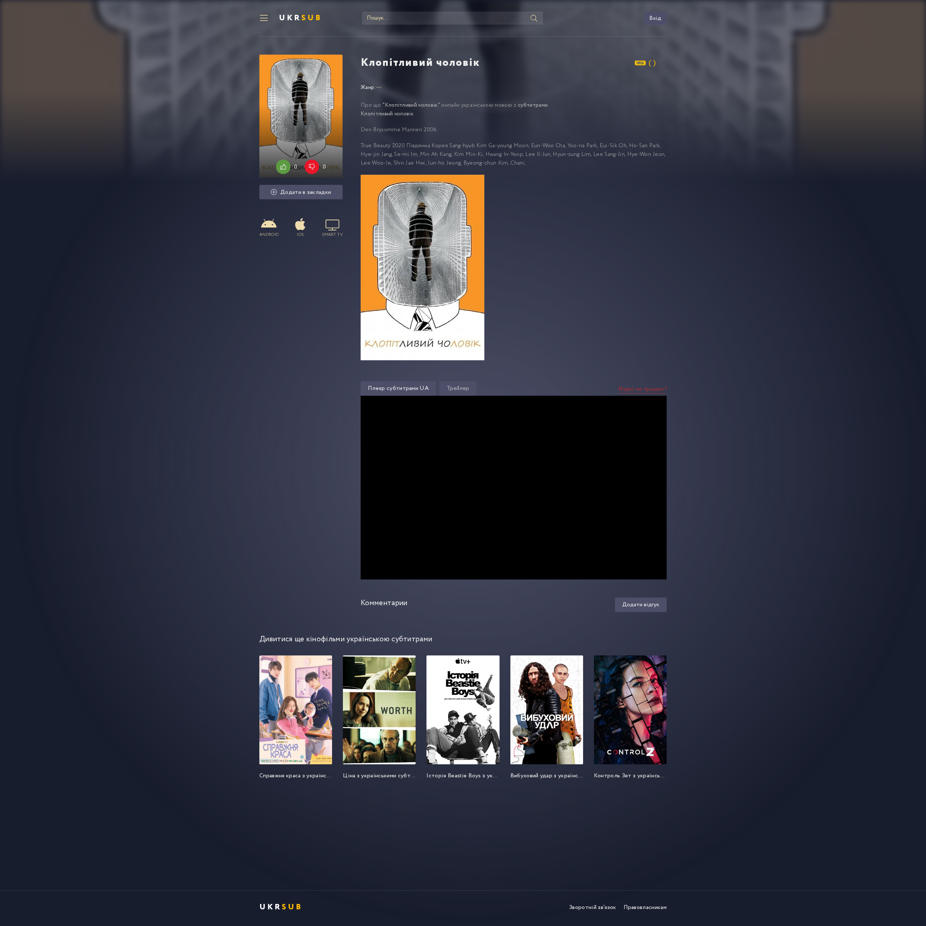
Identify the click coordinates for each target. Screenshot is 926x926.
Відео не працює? (643, 389)
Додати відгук (640, 604)
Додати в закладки (305, 192)
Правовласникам (645, 907)
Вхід (655, 18)
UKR (300, 18)
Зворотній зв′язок (592, 907)
